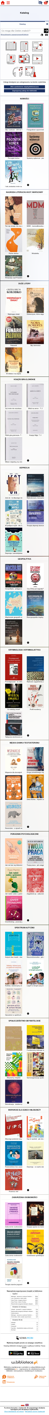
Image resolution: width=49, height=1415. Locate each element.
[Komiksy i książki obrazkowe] (24, 64)
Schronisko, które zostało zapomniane (21, 1316)
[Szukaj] (46, 31)
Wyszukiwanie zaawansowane (11, 34)
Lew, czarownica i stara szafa (18, 1298)
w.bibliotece (11, 1369)
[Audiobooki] (38, 52)
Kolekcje (25, 34)
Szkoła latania (15, 1313)
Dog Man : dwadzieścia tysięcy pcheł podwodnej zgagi (25, 1328)
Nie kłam (13, 1330)
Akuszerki (13, 1326)
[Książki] (11, 52)
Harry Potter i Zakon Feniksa (18, 1302)
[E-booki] (24, 52)
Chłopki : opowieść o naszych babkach (21, 1309)
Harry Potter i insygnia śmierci (19, 1300)
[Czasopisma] (11, 64)
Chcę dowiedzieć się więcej (14, 1411)
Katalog (23, 24)
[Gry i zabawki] (31, 77)
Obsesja (13, 1322)
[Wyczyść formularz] (42, 34)
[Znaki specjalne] (46, 34)
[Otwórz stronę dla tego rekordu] (14, 116)
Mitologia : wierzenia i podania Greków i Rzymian (24, 1296)
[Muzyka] (18, 77)
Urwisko (13, 1324)
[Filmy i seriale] (38, 64)
